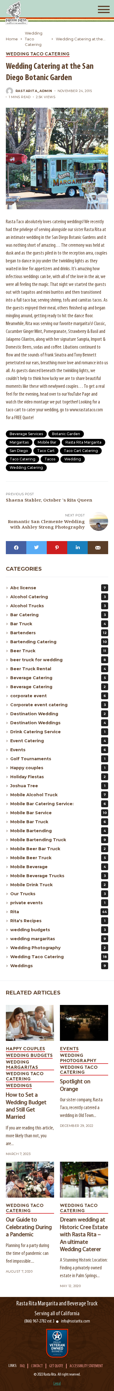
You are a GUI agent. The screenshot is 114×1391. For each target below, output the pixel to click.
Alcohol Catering (58, 596)
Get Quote (56, 1366)
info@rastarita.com (75, 1321)
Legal (57, 1383)
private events (58, 902)
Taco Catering (22, 459)
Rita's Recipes (58, 920)
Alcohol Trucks (58, 605)
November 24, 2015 (75, 91)
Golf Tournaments (58, 758)
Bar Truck (58, 623)
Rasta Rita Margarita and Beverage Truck (57, 1303)
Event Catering (58, 740)
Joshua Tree (58, 785)
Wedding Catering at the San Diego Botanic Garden (81, 39)
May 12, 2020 (70, 1286)
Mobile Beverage (58, 866)
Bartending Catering (58, 641)
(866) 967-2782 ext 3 (39, 1321)
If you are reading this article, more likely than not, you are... (30, 1136)
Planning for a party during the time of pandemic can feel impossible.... (27, 1253)
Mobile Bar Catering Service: (58, 803)
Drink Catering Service (58, 731)
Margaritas (19, 442)
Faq (22, 1366)
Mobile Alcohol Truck (58, 794)
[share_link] (16, 547)
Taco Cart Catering (81, 450)
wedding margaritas (58, 938)
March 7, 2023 (18, 1154)
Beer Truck (58, 650)
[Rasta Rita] (16, 12)
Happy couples (58, 767)
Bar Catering (58, 614)
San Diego (19, 450)
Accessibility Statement (86, 1366)
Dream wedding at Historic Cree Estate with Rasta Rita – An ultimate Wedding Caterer (84, 1235)
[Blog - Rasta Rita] (57, 158)
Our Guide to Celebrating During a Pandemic (29, 1227)
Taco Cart (46, 450)
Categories (24, 569)
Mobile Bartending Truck (58, 839)
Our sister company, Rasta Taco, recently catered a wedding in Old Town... (81, 1107)
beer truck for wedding (58, 659)
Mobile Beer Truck (58, 857)
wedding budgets (58, 929)
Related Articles (33, 993)
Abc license (58, 587)
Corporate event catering (58, 704)
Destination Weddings (58, 722)
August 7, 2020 (19, 1271)
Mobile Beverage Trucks (58, 875)
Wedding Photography (58, 947)
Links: (12, 1366)
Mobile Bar (47, 442)
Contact (37, 1366)
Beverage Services (26, 434)
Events (58, 749)
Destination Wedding (58, 713)
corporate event (58, 695)
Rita (58, 911)
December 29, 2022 (76, 1126)
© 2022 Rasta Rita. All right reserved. (57, 1374)
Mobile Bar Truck (58, 821)
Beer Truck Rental (58, 668)
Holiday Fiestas (58, 776)
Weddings (58, 965)
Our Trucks (58, 893)
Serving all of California (57, 1314)
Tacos (49, 459)
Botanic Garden (66, 434)
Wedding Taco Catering (33, 39)
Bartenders (58, 632)
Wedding (72, 459)
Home (12, 39)
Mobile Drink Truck (58, 884)
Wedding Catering (26, 467)
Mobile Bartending (58, 830)
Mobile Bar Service (58, 812)
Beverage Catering (58, 677)
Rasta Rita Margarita (83, 442)
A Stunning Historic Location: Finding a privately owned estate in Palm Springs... (84, 1268)
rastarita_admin (33, 91)
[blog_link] (30, 1023)
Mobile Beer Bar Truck (58, 848)
